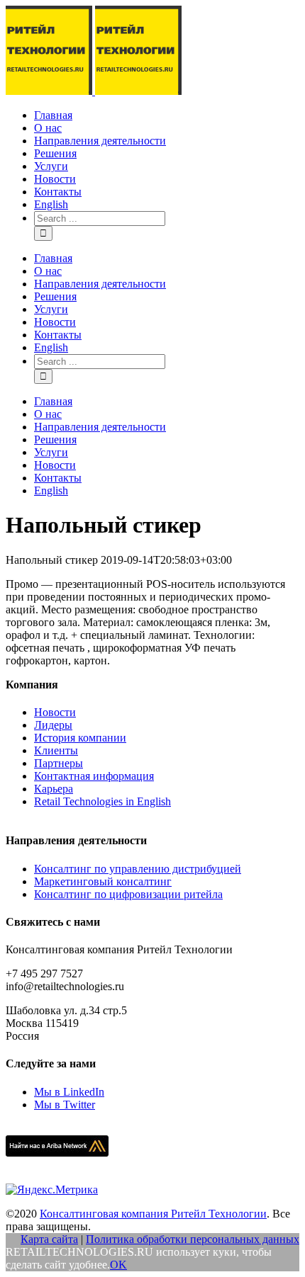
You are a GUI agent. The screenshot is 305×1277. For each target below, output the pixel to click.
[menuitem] (166, 115)
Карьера (53, 789)
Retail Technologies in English (102, 801)
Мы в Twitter (64, 1105)
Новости (55, 712)
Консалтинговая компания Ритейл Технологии (153, 1214)
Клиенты (56, 750)
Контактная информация (94, 776)
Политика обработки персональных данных (192, 1239)
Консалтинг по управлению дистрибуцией (137, 869)
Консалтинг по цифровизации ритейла (128, 894)
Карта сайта (49, 1239)
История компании (80, 738)
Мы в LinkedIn (69, 1092)
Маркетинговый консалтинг (103, 881)
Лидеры (53, 725)
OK (118, 1265)
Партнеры (58, 763)
